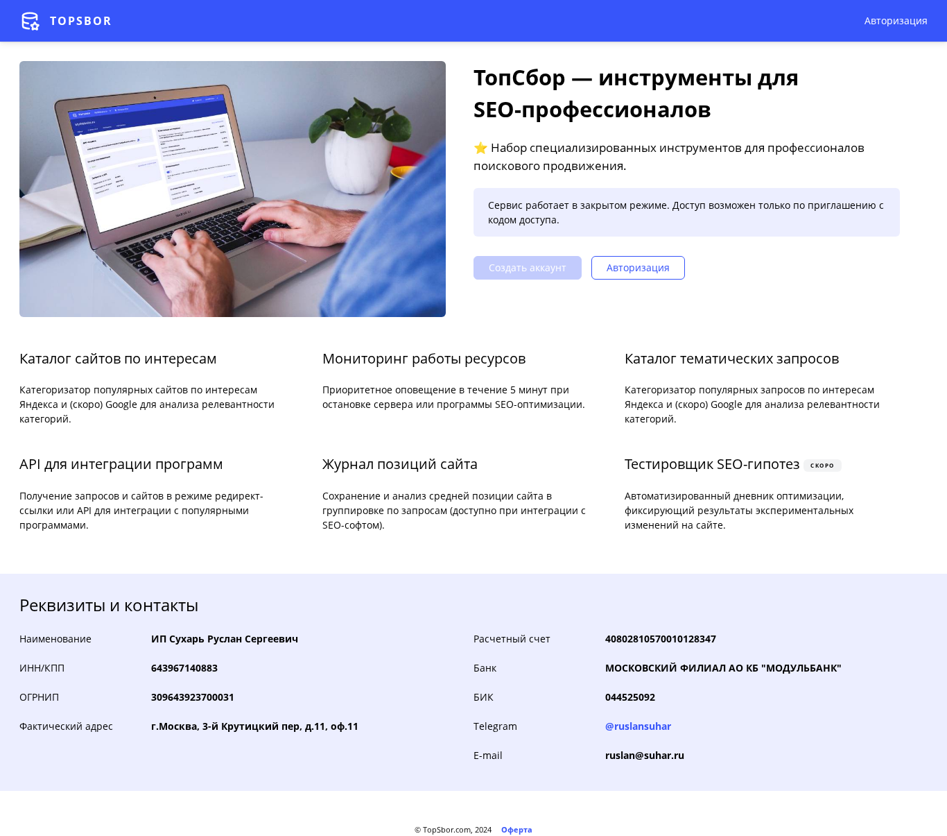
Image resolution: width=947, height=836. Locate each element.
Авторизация (896, 20)
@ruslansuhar (638, 726)
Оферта (516, 829)
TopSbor (81, 20)
